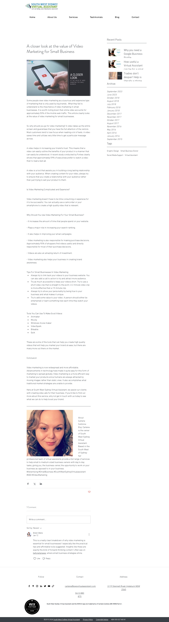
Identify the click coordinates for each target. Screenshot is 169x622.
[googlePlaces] (33, 586)
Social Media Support (115, 155)
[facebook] (29, 586)
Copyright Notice (102, 619)
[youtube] (49, 586)
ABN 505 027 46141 (117, 619)
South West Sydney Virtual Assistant (66, 619)
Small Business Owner (129, 151)
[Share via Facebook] (28, 484)
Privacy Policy (88, 619)
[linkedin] (41, 586)
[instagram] (37, 586)
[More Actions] (89, 534)
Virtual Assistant (131, 155)
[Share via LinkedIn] (41, 484)
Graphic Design (113, 151)
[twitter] (45, 586)
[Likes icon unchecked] (34, 558)
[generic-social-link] (53, 586)
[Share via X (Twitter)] (34, 484)
